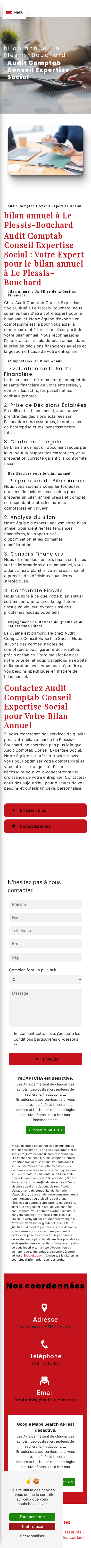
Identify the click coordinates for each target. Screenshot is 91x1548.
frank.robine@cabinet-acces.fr (45, 1400)
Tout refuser (32, 1526)
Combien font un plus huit (33, 969)
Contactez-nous (35, 826)
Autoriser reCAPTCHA (45, 1130)
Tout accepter (32, 1516)
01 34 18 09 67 (45, 1363)
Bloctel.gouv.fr (34, 1255)
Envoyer (50, 1059)
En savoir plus (33, 810)
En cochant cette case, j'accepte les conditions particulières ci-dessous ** (47, 1039)
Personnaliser (32, 1535)
